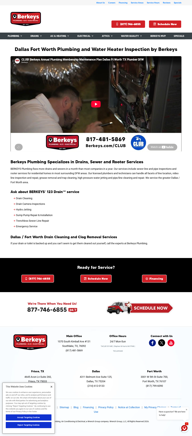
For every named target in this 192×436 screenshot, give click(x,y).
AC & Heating (58, 36)
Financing (123, 2)
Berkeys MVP (158, 36)
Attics (106, 36)
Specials (177, 2)
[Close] (51, 387)
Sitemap (64, 407)
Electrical (83, 36)
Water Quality (130, 36)
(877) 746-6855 (130, 24)
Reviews (166, 2)
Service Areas (137, 2)
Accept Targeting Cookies (28, 417)
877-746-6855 (47, 309)
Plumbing (13, 36)
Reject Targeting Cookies (29, 425)
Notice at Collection (129, 407)
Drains (35, 36)
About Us (100, 2)
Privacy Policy (106, 407)
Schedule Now (167, 24)
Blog (76, 407)
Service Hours (153, 2)
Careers (111, 2)
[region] (28, 408)
